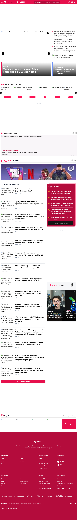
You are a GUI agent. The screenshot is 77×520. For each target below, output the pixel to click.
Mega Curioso (24, 481)
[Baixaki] (68, 496)
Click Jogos (23, 483)
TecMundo (4, 479)
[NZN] (4, 503)
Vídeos (40, 458)
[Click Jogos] (59, 496)
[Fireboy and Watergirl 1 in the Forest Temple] (8, 424)
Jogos (2, 458)
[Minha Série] (19, 496)
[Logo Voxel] (21, 2)
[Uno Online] (23, 424)
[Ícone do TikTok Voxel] (75, 2)
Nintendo (22, 461)
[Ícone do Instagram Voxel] (69, 2)
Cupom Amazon (43, 481)
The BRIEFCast (42, 468)
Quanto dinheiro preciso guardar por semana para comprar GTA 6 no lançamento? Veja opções (64, 34)
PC (2, 463)
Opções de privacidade (9, 508)
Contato (59, 481)
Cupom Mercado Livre (44, 488)
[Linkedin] (75, 503)
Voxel (2, 481)
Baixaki (3, 486)
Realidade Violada (43, 466)
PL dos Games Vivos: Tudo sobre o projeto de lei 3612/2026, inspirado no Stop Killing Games (65, 49)
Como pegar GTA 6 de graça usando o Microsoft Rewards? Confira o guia (63, 41)
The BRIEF (4, 483)
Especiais (3, 461)
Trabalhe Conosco (62, 486)
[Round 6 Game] (54, 424)
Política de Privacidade (63, 488)
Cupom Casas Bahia (44, 483)
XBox (21, 458)
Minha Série (23, 479)
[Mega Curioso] (40, 496)
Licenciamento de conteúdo (65, 483)
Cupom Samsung (43, 486)
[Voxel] (31, 496)
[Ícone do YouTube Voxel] (72, 2)
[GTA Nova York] (39, 424)
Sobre (59, 479)
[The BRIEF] (49, 496)
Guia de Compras (43, 463)
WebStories (41, 461)
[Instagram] (71, 503)
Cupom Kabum (42, 479)
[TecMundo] (5, 2)
